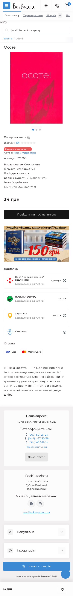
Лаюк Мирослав (25, 152)
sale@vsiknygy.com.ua (36, 512)
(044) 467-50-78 (38, 438)
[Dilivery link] (64, 280)
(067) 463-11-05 (38, 442)
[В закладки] (62, 589)
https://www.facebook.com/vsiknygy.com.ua (31, 503)
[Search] (7, 30)
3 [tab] (40, 130)
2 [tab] (36, 130)
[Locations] (45, 5)
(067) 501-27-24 (38, 434)
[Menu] (6, 5)
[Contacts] (56, 5)
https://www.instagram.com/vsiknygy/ (40, 503)
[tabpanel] (36, 88)
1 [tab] (33, 130)
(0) (18, 142)
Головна (7, 38)
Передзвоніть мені (36, 446)
